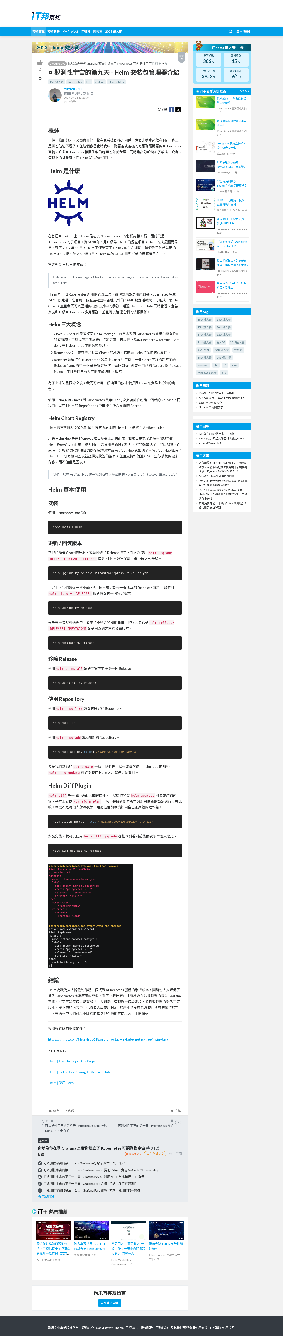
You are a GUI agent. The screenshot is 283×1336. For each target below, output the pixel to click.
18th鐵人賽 (205, 357)
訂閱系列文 (157, 1153)
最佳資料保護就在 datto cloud (231, 123)
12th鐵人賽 (224, 334)
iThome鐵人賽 (224, 48)
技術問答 (53, 31)
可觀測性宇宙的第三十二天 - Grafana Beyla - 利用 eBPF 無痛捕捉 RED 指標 (94, 1176)
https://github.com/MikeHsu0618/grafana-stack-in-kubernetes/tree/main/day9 (108, 1039)
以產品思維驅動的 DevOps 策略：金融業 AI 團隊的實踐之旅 (232, 165)
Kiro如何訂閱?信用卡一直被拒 (217, 393)
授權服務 (147, 1327)
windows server (207, 372)
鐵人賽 (221, 342)
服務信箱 (162, 1327)
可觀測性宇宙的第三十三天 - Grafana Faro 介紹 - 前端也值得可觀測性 (90, 1183)
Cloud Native (57, 63)
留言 (56, 1111)
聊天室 (97, 31)
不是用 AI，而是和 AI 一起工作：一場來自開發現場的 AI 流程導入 (128, 1248)
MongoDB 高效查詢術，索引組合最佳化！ (231, 145)
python (238, 349)
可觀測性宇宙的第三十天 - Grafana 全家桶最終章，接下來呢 (84, 1163)
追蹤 (71, 1111)
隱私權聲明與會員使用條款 (189, 1327)
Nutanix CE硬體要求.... (212, 407)
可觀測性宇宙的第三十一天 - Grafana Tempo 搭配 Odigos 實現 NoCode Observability (101, 1170)
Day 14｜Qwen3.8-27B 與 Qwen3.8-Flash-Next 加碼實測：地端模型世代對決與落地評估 (223, 494)
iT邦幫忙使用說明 (222, 1327)
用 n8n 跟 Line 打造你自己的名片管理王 (232, 285)
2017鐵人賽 (224, 357)
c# (225, 365)
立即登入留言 (109, 1303)
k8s (88, 81)
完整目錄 (48, 1196)
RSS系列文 (135, 1153)
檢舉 (178, 1111)
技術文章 (38, 31)
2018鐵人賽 (221, 349)
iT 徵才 (85, 31)
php (216, 365)
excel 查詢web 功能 (210, 402)
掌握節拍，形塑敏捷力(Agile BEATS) (230, 221)
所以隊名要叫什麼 (79, 93)
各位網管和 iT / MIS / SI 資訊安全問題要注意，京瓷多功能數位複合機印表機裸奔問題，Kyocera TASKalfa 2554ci (223, 467)
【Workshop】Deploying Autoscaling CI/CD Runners (232, 244)
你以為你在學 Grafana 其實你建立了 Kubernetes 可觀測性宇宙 (110, 63)
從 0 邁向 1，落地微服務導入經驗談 (231, 100)
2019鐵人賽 (237, 342)
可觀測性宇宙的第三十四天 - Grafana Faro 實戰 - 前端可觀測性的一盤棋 (92, 1190)
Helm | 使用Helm (61, 1083)
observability (116, 81)
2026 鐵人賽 (113, 31)
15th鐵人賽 (57, 81)
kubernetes (75, 81)
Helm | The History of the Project (73, 1061)
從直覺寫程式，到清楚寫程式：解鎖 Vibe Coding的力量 (232, 263)
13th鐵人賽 (205, 327)
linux (234, 365)
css (224, 372)
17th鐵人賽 (205, 334)
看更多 (243, 91)
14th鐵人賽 (224, 327)
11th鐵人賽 (205, 342)
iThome (118, 1327)
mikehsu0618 (73, 89)
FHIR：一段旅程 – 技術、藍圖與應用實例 (232, 202)
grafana (99, 81)
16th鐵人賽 (224, 319)
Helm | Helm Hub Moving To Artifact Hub (79, 1072)
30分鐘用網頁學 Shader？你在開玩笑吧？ (232, 183)
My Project (70, 31)
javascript (203, 349)
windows (203, 365)
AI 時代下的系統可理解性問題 (217, 476)
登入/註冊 (243, 31)
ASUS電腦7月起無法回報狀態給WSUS (222, 397)
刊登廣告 (132, 1327)
